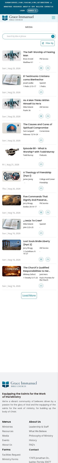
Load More (29, 295)
